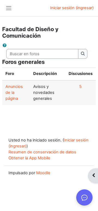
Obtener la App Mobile (29, 158)
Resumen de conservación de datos (42, 152)
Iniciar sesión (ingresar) (72, 7)
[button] (5, 45)
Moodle (43, 172)
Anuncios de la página (14, 92)
